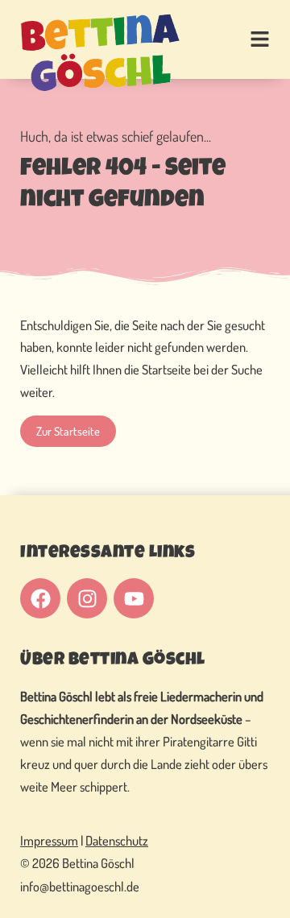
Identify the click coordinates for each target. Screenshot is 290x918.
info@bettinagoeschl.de (79, 886)
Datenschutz (116, 840)
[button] (245, 40)
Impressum (49, 840)
